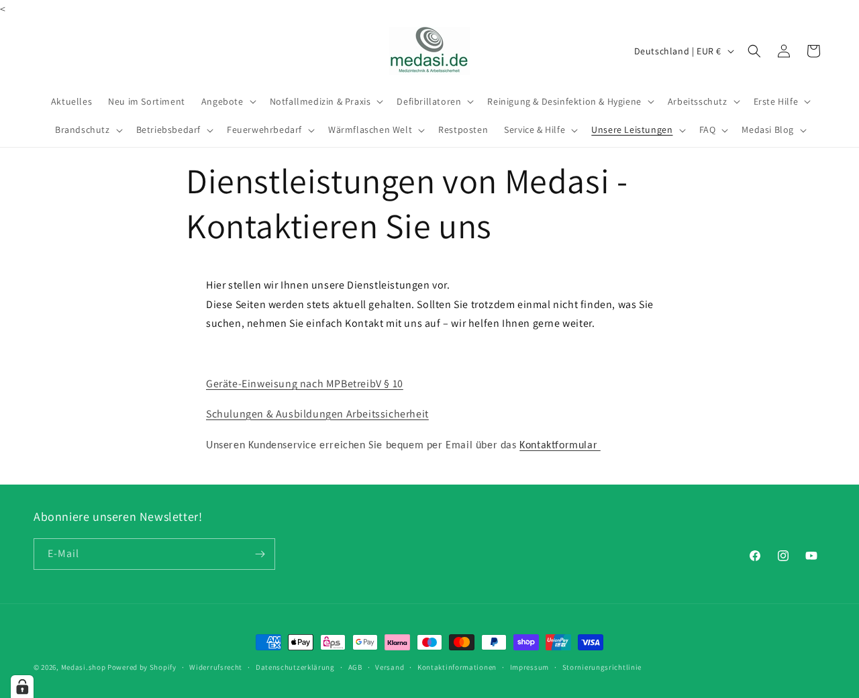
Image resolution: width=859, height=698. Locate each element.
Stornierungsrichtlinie (602, 667)
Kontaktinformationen (457, 667)
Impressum (529, 667)
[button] (227, 101)
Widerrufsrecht (215, 667)
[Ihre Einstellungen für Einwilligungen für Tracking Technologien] (22, 686)
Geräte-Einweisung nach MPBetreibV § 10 (304, 384)
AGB (355, 667)
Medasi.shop (83, 667)
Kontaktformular (560, 445)
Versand (389, 667)
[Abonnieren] (259, 554)
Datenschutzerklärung (295, 667)
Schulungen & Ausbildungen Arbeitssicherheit (317, 414)
